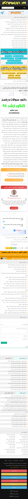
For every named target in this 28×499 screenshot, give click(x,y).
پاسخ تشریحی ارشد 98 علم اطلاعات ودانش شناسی (19, 241)
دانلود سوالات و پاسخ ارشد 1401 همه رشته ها (18, 379)
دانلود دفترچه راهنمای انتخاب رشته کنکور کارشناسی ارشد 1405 (15, 22)
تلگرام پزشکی (14, 471)
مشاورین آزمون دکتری (22, 73)
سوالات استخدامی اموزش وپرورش (22, 447)
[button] (25, 7)
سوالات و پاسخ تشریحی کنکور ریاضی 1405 (19, 42)
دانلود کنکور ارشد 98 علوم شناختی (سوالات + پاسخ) (17, 279)
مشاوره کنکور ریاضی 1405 (23, 439)
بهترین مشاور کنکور (25, 451)
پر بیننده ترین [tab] (22, 358)
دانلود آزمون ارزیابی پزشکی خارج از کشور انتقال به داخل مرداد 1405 (14, 32)
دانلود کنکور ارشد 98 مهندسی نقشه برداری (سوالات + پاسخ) (16, 281)
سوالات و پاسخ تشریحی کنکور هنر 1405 (19, 426)
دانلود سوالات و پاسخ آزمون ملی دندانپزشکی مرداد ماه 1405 (16, 30)
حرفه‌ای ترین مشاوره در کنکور (10, 442)
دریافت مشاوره (14, 208)
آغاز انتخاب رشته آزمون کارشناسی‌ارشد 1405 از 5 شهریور (16, 24)
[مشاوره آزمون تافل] (14, 12)
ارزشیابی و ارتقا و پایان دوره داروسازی (14, 63)
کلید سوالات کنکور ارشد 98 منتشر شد (20, 269)
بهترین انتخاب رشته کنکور (11, 434)
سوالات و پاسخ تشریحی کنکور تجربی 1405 (19, 40)
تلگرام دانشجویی (14, 484)
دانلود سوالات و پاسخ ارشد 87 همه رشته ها (18, 389)
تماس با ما (10, 460)
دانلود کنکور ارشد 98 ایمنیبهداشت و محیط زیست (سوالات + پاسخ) (15, 283)
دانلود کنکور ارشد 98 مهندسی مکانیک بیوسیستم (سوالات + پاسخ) (15, 292)
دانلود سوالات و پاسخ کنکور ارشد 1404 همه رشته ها (17, 373)
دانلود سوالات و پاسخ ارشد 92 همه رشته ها (18, 367)
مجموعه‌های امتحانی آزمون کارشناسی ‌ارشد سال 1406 (17, 267)
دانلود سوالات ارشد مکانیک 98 (21, 271)
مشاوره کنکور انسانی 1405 (10, 439)
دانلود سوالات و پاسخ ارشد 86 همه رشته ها (18, 381)
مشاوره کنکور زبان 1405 (24, 434)
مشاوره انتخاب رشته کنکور (11, 451)
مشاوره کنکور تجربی (24, 449)
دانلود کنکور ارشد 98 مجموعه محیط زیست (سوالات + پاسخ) (16, 277)
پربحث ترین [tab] (8, 358)
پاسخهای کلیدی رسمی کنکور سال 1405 (19, 38)
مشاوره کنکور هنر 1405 (11, 441)
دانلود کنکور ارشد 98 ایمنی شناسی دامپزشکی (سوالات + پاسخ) (15, 310)
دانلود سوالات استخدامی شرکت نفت (22, 442)
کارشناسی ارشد (17, 81)
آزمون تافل (17, 75)
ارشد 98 (19, 237)
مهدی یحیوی (26, 446)
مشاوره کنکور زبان (25, 454)
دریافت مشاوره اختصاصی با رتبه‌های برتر (14, 180)
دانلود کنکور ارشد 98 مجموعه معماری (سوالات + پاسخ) (17, 308)
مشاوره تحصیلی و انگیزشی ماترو (10, 449)
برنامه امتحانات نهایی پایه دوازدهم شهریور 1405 (18, 26)
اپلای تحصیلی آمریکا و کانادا (14, 78)
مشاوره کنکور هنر (25, 437)
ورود (2, 324)
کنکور (14, 164)
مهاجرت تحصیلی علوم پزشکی (14, 61)
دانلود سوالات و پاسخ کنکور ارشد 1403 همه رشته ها (17, 371)
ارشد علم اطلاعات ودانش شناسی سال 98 (20, 239)
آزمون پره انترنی (8, 56)
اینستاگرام (14, 487)
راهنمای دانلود (22, 233)
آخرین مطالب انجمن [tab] (9, 393)
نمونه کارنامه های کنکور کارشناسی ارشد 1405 (18, 20)
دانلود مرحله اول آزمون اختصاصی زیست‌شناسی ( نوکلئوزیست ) (15, 28)
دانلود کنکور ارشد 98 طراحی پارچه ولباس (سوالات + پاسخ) (16, 306)
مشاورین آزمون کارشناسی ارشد (8, 73)
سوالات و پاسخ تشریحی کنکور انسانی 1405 (18, 45)
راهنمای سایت (15, 460)
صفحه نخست (23, 81)
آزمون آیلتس (11, 75)
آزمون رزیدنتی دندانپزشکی (21, 58)
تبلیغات (6, 460)
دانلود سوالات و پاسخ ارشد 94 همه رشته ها (18, 377)
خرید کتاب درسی (12, 446)
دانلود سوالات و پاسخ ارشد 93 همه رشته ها (18, 369)
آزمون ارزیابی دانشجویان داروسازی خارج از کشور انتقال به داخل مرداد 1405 (13, 34)
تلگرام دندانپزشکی (14, 474)
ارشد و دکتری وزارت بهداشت (7, 58)
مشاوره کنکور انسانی (12, 436)
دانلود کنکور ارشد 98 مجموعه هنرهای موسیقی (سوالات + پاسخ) (15, 312)
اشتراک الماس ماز (12, 437)
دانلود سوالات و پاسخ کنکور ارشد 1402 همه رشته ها (17, 383)
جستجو (3, 8)
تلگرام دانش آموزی (14, 481)
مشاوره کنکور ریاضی (24, 436)
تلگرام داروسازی (14, 477)
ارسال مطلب (21, 460)
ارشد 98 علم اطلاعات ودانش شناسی (12, 237)
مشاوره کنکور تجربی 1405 (11, 452)
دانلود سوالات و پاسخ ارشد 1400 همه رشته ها (18, 387)
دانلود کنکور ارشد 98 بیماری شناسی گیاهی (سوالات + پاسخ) (16, 285)
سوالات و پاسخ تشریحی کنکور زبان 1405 (19, 47)
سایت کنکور (20, 231)
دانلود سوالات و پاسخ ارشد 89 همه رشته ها (18, 375)
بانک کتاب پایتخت (12, 447)
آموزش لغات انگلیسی (11, 444)
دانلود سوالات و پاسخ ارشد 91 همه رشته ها (18, 365)
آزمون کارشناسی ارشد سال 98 (8, 122)
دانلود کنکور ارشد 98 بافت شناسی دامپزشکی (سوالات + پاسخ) (15, 298)
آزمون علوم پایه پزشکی (18, 56)
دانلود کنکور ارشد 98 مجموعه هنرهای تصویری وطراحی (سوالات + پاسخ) (14, 300)
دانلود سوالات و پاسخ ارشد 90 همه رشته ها (18, 363)
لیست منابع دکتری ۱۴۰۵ (24, 441)
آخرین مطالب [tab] (22, 393)
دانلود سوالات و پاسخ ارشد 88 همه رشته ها (18, 385)
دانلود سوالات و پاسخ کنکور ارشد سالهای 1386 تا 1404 (17, 265)
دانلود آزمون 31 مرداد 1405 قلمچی (20, 36)
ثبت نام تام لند (25, 452)
